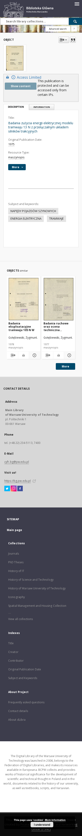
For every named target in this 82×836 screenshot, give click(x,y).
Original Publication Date (24, 669)
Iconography (16, 597)
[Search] (75, 21)
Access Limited (29, 77)
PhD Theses (15, 562)
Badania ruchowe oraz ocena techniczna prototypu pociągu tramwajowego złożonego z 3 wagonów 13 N (57, 326)
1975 (11, 144)
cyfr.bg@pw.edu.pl (16, 462)
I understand (42, 825)
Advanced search (58, 28)
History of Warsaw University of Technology (37, 588)
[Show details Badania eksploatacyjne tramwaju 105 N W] (33, 355)
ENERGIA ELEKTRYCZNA (25, 219)
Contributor (16, 661)
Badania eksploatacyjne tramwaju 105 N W (21, 326)
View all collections (20, 619)
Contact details (18, 711)
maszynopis (16, 157)
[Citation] (73, 40)
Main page (14, 530)
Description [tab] (16, 106)
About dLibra (17, 720)
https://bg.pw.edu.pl (17, 481)
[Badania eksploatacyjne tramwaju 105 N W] (23, 299)
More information (55, 820)
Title (11, 643)
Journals (13, 554)
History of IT (16, 571)
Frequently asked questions (26, 702)
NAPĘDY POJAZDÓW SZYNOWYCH (33, 211)
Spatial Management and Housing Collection (37, 606)
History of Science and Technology (31, 580)
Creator (13, 652)
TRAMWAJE (56, 219)
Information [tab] (41, 106)
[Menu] (77, 3)
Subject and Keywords (22, 678)
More (65, 366)
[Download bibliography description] (12, 355)
